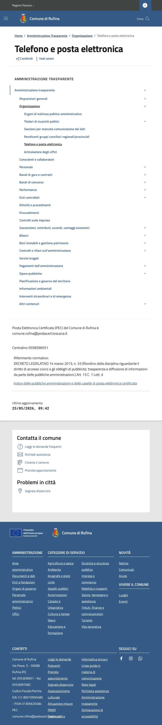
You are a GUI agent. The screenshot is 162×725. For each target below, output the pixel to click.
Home (19, 35)
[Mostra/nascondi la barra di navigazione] (5, 18)
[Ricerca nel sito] (147, 18)
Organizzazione (82, 35)
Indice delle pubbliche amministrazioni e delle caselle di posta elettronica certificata (75, 383)
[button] (23, 5)
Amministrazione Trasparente (47, 35)
